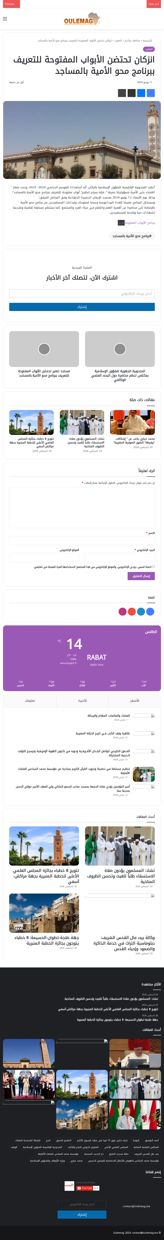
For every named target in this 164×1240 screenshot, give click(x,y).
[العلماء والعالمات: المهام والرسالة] (144, 721)
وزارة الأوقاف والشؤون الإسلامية (47, 1161)
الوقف (14, 1147)
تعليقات (30, 700)
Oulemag (119, 1232)
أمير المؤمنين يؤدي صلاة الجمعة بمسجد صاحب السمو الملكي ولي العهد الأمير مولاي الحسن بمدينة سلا (73, 789)
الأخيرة (82, 700)
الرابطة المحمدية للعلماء (27, 1140)
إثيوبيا (136, 1140)
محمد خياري (76, 1161)
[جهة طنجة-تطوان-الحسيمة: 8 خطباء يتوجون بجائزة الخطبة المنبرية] (44, 913)
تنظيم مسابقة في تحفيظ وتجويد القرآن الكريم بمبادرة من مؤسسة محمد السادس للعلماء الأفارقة (74, 771)
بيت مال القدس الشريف (146, 1154)
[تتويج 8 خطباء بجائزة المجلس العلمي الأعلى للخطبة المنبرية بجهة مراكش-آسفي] (31, 422)
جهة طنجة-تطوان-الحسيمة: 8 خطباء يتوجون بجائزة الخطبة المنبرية (47, 940)
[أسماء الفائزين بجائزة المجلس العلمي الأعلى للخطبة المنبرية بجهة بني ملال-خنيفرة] (29, 1053)
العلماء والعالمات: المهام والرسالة (109, 715)
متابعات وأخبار (132, 40)
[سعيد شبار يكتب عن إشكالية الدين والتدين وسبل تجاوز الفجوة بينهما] (135, 1053)
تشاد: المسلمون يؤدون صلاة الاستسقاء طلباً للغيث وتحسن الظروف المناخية (86, 442)
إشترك (82, 307)
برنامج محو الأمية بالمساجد (130, 236)
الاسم (150, 533)
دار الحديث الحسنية (94, 1154)
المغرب (118, 40)
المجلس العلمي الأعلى (116, 1147)
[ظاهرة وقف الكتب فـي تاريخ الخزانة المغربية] (144, 738)
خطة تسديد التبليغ (119, 1154)
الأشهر (134, 700)
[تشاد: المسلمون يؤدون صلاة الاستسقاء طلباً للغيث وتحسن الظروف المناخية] (82, 422)
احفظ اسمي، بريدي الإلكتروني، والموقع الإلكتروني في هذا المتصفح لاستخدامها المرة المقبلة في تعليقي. (92, 566)
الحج (48, 1140)
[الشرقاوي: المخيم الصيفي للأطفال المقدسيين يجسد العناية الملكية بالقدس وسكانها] (135, 1114)
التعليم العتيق (63, 1140)
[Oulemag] (82, 18)
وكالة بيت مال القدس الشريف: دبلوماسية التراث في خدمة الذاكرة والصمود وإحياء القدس (124, 943)
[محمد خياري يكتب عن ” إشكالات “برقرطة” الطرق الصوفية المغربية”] (132, 422)
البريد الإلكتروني (145, 549)
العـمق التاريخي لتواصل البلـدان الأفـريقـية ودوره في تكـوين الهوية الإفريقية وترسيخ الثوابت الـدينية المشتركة (74, 753)
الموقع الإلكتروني (69, 549)
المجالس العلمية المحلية (146, 1147)
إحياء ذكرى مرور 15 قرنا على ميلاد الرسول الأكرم (102, 1140)
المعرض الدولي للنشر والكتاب (83, 1147)
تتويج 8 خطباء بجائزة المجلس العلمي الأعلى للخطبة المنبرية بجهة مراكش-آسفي (31, 442)
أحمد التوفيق (152, 1140)
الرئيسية (148, 40)
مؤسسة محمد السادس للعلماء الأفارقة (58, 1154)
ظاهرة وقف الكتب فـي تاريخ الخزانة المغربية (103, 733)
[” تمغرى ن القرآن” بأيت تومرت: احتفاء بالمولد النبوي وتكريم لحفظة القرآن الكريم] (29, 1114)
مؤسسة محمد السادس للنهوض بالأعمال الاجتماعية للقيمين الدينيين (123, 1161)
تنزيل (121, 223)
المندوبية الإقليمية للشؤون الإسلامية (42, 1147)
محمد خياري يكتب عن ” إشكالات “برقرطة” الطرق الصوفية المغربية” (134, 440)
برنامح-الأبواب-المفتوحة (140, 223)
